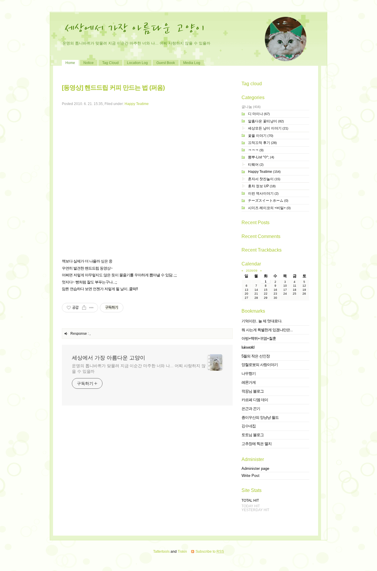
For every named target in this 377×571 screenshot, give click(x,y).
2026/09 (251, 270)
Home (70, 63)
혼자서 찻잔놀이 (264, 179)
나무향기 (249, 373)
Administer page (255, 468)
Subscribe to (210, 551)
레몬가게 (249, 382)
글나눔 (251, 107)
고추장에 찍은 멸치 (257, 444)
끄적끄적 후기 (262, 143)
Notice (88, 63)
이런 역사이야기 (263, 193)
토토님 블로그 (253, 435)
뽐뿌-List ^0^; (261, 157)
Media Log (191, 63)
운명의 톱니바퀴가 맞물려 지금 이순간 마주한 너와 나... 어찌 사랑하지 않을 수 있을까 (139, 368)
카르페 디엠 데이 (255, 400)
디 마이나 (259, 114)
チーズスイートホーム (268, 200)
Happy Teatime (137, 104)
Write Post (250, 475)
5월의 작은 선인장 (256, 356)
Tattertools (161, 551)
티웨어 (256, 164)
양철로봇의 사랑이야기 (260, 364)
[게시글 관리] (91, 307)
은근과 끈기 (251, 408)
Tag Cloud (110, 63)
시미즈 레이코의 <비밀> (269, 208)
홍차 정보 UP (262, 186)
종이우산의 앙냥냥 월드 (260, 417)
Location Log (137, 63)
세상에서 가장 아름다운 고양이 (108, 358)
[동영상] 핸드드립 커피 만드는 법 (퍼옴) (113, 87)
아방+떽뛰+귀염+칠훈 (259, 338)
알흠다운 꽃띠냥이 (266, 121)
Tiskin (182, 551)
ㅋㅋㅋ (256, 150)
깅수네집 (249, 426)
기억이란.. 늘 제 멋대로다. (262, 321)
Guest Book (165, 63)
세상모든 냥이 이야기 (268, 128)
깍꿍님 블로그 (253, 391)
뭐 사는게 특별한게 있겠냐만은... (267, 330)
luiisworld (248, 347)
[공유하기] (84, 307)
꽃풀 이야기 (260, 135)
